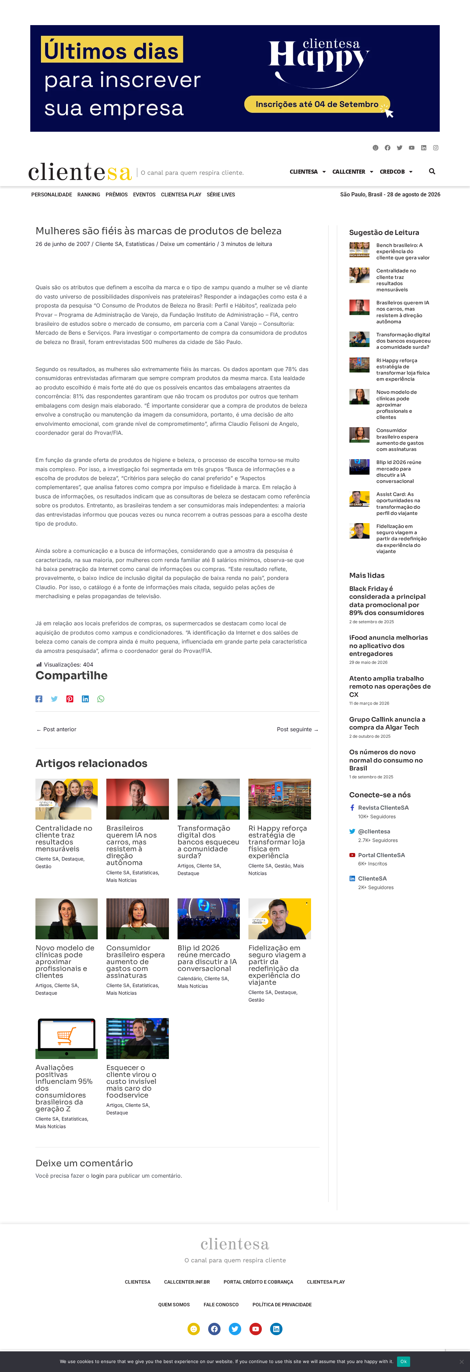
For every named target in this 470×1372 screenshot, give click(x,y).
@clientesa (374, 831)
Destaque (72, 859)
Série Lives (221, 195)
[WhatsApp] (100, 699)
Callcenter (348, 171)
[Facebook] (38, 699)
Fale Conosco (221, 1304)
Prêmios (117, 195)
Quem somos (174, 1304)
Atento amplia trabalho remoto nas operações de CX (390, 687)
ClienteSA (304, 171)
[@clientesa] (352, 831)
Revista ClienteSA (383, 807)
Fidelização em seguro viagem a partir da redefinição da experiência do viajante (277, 965)
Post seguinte (298, 729)
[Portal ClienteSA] (352, 855)
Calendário (190, 978)
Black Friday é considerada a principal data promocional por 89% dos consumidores (387, 601)
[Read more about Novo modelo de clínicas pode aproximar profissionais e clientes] (66, 918)
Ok (403, 1361)
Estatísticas (140, 243)
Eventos (144, 195)
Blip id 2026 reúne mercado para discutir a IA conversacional (207, 958)
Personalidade (51, 195)
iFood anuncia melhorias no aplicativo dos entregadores (388, 646)
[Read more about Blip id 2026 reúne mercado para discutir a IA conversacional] (209, 918)
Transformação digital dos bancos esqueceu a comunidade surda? (208, 842)
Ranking (88, 195)
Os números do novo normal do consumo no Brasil (386, 760)
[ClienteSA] (352, 878)
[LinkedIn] (85, 699)
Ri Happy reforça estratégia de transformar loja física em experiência (277, 842)
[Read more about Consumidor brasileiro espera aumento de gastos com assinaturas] (137, 918)
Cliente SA (108, 243)
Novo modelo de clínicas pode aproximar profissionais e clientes (64, 962)
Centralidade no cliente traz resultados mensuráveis (64, 838)
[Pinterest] (69, 699)
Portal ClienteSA (381, 855)
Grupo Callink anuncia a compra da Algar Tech (387, 723)
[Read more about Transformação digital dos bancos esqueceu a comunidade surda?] (209, 798)
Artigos (186, 865)
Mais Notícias (121, 880)
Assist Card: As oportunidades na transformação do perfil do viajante (398, 503)
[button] (432, 171)
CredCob (392, 171)
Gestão (43, 866)
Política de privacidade (282, 1304)
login (97, 1175)
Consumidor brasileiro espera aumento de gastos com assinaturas (135, 962)
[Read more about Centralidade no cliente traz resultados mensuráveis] (66, 798)
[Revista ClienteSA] (352, 807)
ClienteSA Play (181, 195)
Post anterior (56, 729)
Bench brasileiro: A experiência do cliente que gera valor (403, 251)
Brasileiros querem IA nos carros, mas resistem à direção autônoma (131, 845)
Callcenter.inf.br (187, 1282)
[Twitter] (54, 699)
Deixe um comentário (187, 243)
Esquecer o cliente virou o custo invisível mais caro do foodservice (131, 1081)
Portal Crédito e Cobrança (258, 1282)
